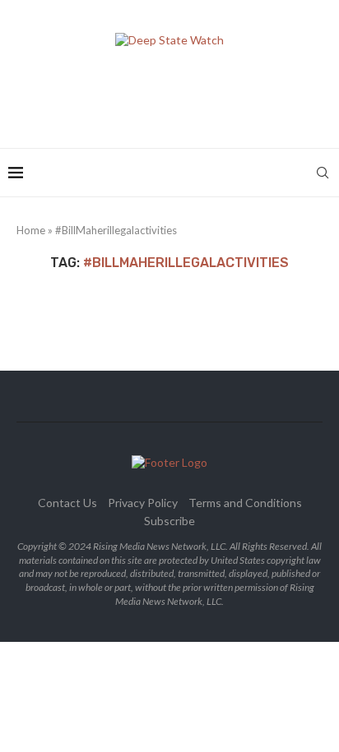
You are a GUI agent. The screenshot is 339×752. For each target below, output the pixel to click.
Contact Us (67, 503)
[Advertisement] (173, 92)
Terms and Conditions (245, 503)
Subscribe (169, 521)
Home (30, 230)
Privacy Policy (143, 503)
